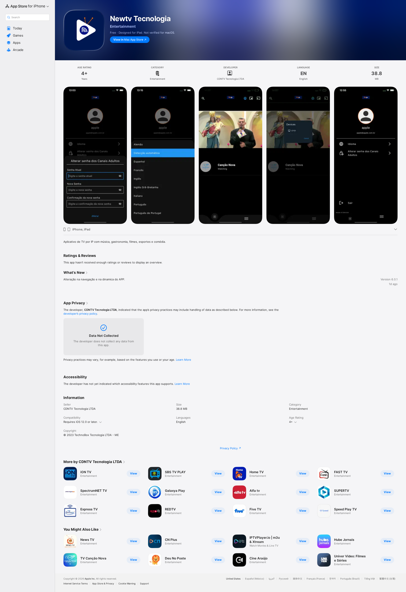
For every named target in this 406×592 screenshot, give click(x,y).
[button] (27, 28)
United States (233, 579)
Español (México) (254, 579)
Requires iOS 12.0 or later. (80, 421)
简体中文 (297, 579)
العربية (271, 579)
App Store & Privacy (103, 583)
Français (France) (316, 579)
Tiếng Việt (369, 579)
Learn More (183, 359)
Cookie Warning (127, 583)
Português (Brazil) (350, 579)
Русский (283, 579)
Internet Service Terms (75, 583)
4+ (291, 421)
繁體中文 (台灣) (387, 579)
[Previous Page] (59, 155)
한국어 (332, 579)
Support (144, 583)
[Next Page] (402, 155)
